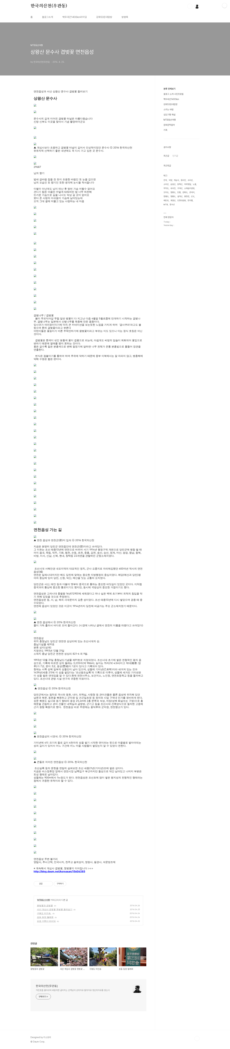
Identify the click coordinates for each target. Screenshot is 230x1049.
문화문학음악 (169, 125)
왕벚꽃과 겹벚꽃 (45, 905)
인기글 (175, 156)
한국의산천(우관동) (49, 6)
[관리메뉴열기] (224, 5)
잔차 (165, 180)
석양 (170, 180)
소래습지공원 (189, 188)
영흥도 (173, 192)
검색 (189, 6)
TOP (196, 1038)
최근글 (166, 156)
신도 (192, 196)
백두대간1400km (171, 99)
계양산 (173, 200)
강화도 (185, 192)
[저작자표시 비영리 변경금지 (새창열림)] (70, 883)
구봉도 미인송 (44, 913)
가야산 (179, 188)
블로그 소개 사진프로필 (174, 94)
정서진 (183, 180)
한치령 (190, 200)
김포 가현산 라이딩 (46, 921)
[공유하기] (45, 883)
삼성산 (173, 184)
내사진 (173, 188)
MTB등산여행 (43, 900)
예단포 (166, 200)
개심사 (176, 180)
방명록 (125, 17)
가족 (165, 130)
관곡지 (191, 192)
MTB (166, 204)
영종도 (173, 196)
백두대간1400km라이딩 (74, 17)
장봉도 (166, 196)
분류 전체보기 (169, 88)
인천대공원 (181, 200)
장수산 (172, 204)
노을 (194, 184)
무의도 (166, 188)
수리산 (190, 180)
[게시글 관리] (49, 883)
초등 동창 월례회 (45, 917)
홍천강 (186, 196)
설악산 (179, 196)
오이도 (166, 192)
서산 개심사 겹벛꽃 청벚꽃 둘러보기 (54, 909)
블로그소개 (47, 17)
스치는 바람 (169, 109)
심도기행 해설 (169, 114)
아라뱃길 (187, 184)
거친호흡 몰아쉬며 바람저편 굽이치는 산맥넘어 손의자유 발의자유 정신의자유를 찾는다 (73, 990)
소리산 (166, 184)
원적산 (179, 184)
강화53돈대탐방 (104, 17)
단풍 (179, 192)
